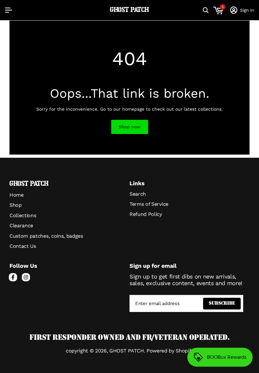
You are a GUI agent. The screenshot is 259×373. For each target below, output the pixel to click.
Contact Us (22, 246)
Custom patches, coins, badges (46, 236)
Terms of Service (149, 204)
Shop (15, 205)
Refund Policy (146, 214)
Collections (22, 215)
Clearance (21, 226)
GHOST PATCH (129, 10)
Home (16, 195)
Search (138, 194)
